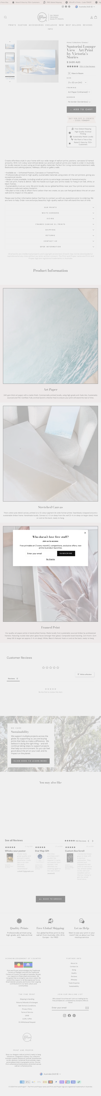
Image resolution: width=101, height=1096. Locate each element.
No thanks (50, 559)
